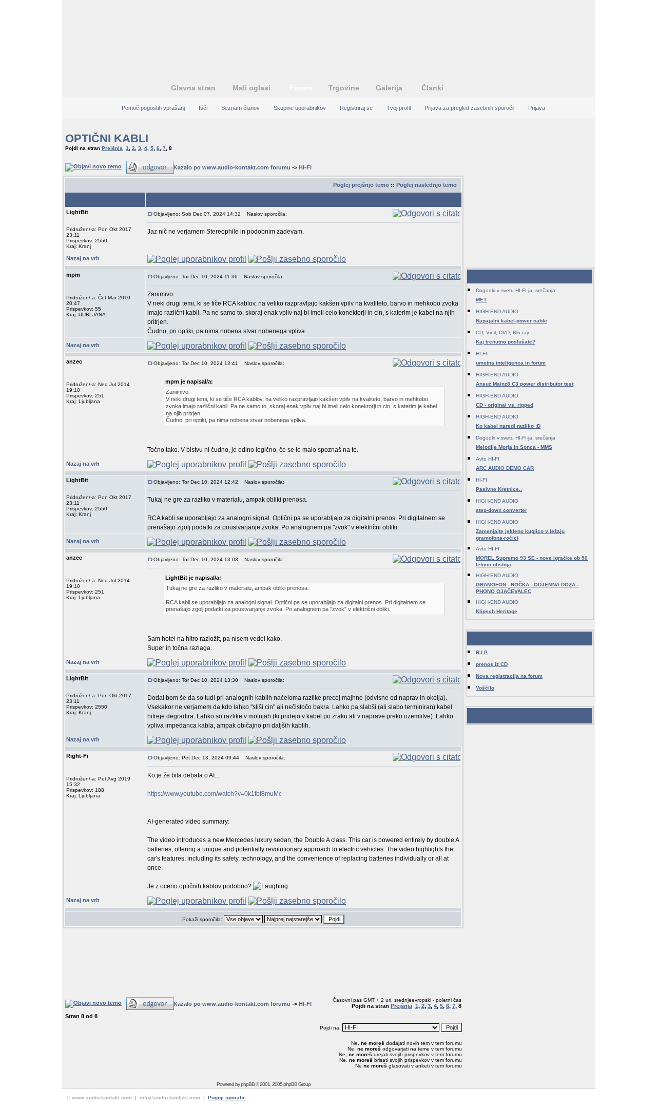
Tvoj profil (399, 108)
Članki (432, 88)
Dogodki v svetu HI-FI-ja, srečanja (515, 290)
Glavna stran (193, 88)
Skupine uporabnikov (300, 108)
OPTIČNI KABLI (106, 138)
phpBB (248, 1084)
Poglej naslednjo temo (426, 185)
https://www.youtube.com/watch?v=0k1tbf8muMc (214, 793)
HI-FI (305, 167)
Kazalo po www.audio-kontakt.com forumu (232, 167)
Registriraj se (356, 108)
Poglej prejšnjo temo (361, 185)
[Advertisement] (328, 33)
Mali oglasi (251, 88)
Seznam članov (240, 108)
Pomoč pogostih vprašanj (153, 108)
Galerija (389, 88)
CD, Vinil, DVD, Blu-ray (502, 332)
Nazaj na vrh (83, 258)
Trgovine (343, 88)
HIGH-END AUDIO (497, 311)
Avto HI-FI (487, 459)
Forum (300, 88)
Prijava (536, 108)
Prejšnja (112, 148)
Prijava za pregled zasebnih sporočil (469, 108)
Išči (203, 108)
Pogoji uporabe (227, 1097)
